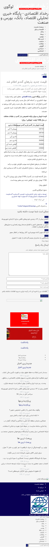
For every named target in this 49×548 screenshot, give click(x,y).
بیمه (42, 34)
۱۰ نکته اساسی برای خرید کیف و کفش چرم (24, 415)
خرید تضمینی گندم (22, 194)
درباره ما (41, 487)
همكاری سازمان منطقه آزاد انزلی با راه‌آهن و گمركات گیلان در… (24, 421)
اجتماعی (41, 51)
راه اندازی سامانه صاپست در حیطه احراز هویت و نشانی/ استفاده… (24, 426)
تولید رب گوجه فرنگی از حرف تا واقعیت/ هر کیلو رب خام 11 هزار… (24, 447)
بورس (42, 37)
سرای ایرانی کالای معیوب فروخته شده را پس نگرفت (24, 453)
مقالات (41, 44)
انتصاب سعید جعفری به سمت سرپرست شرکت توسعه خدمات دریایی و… (24, 464)
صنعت (41, 41)
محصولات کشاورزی (38, 196)
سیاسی (41, 48)
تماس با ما (40, 491)
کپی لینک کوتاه (39, 199)
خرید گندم (13, 194)
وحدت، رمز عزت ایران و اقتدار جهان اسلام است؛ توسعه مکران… (24, 383)
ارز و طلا (41, 39)
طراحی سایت (44, 515)
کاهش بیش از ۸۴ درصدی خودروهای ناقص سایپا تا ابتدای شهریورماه (24, 388)
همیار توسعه (32, 515)
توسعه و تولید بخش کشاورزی (37, 194)
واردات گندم (28, 196)
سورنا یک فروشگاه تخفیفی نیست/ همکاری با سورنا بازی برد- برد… (25, 458)
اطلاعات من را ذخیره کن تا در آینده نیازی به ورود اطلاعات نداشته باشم (24, 291)
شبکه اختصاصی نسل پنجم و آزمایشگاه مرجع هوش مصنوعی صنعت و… (24, 431)
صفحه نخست (39, 27)
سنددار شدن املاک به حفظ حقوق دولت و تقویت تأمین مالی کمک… (24, 372)
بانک (42, 32)
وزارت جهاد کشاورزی (18, 196)
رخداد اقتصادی (27, 96)
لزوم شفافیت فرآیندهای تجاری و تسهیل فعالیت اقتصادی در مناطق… (25, 378)
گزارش (41, 46)
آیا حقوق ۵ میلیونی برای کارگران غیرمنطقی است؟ (24, 471)
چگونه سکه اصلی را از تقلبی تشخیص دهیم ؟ (24, 410)
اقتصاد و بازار (39, 29)
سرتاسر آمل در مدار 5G (25, 394)
